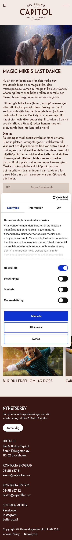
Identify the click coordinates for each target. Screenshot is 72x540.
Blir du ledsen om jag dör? (27, 380)
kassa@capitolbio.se (16, 475)
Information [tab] (36, 207)
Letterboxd (10, 519)
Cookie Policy (11, 534)
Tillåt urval (36, 327)
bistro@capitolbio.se (16, 494)
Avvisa (36, 338)
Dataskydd (30, 534)
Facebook (9, 510)
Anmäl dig (12, 428)
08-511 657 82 (12, 490)
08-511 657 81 (11, 470)
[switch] (63, 278)
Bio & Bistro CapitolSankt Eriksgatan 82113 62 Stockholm (16, 450)
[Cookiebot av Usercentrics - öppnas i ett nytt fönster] (52, 198)
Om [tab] (59, 207)
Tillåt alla (36, 316)
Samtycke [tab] (13, 207)
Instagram (10, 514)
